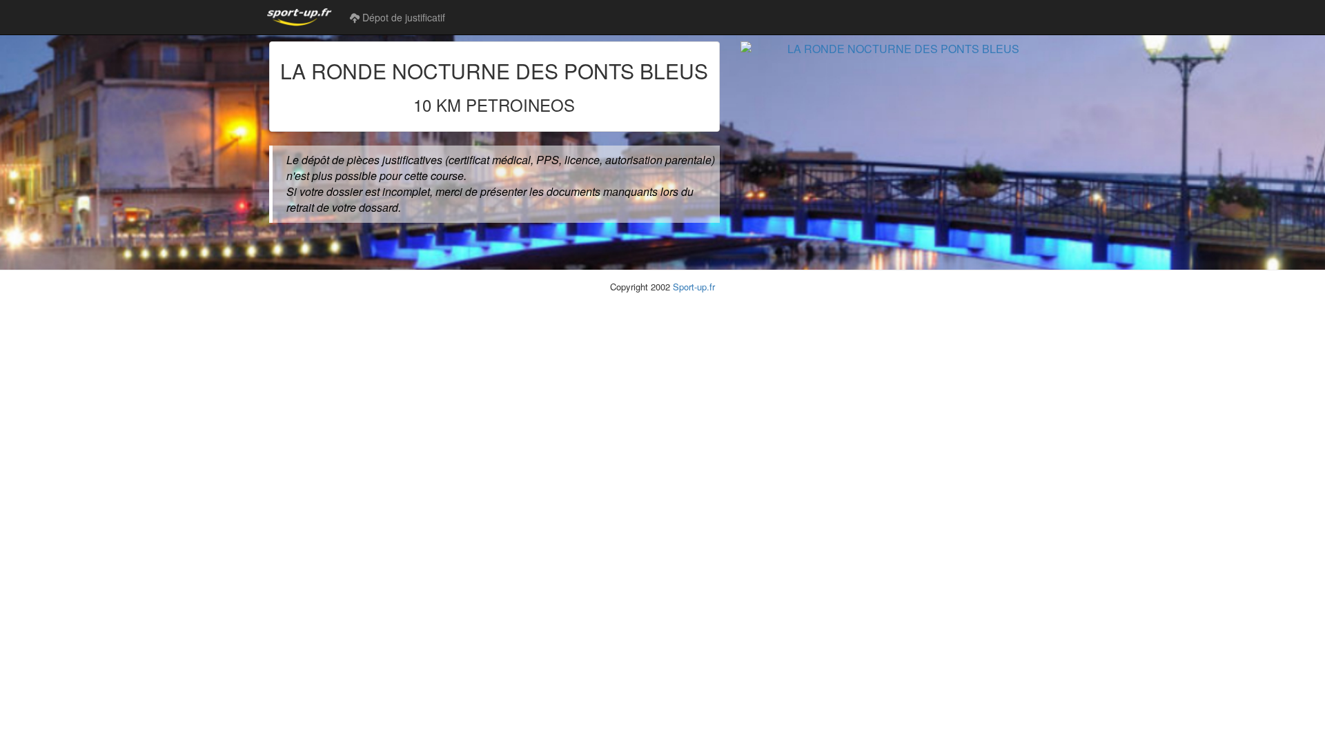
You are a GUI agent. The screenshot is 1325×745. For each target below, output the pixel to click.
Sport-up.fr (694, 286)
